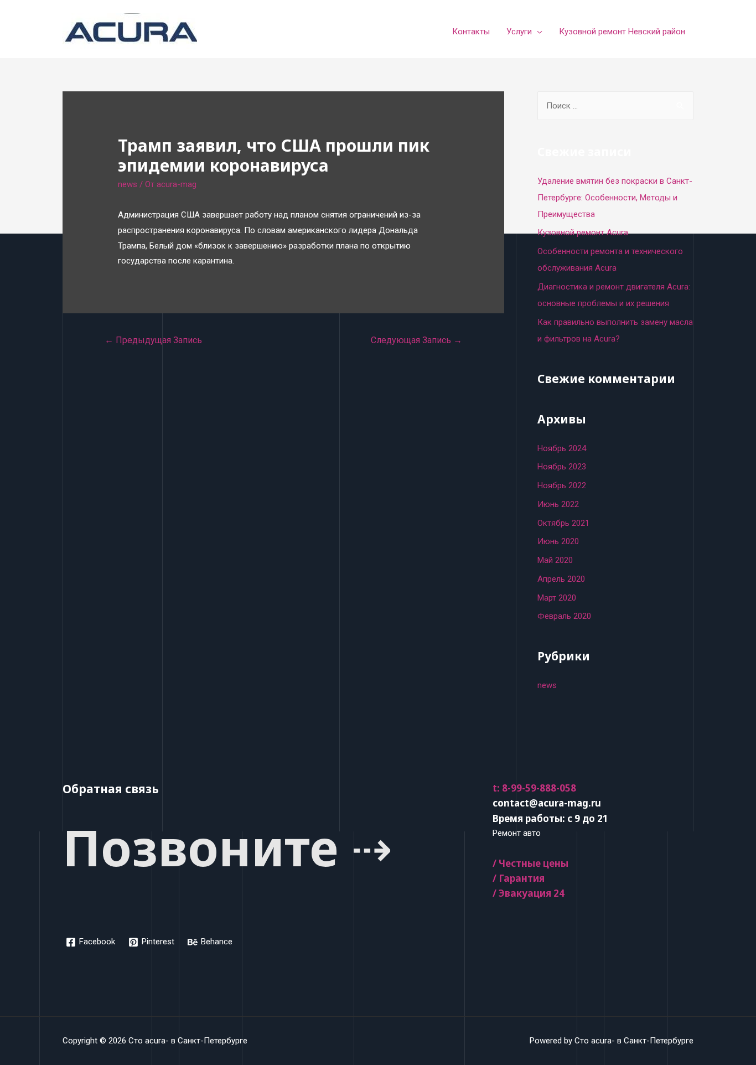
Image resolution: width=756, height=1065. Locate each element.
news (127, 184)
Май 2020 (555, 560)
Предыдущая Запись (153, 340)
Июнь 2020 (558, 541)
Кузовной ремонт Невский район (622, 32)
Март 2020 (556, 598)
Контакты (471, 32)
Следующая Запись (416, 340)
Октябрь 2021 (563, 523)
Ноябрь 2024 (561, 448)
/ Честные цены (530, 863)
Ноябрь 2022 (561, 485)
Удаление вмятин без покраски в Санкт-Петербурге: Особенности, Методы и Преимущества (614, 197)
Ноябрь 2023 (561, 467)
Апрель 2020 (561, 579)
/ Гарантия (519, 878)
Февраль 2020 (564, 616)
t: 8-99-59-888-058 (534, 788)
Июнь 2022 (558, 504)
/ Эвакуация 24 (529, 893)
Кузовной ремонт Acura (582, 232)
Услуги (519, 32)
